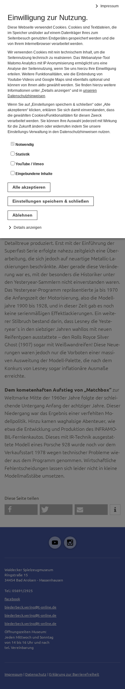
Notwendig (24, 144)
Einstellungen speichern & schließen (50, 201)
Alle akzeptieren (29, 187)
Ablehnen (22, 215)
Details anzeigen (28, 227)
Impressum (109, 6)
